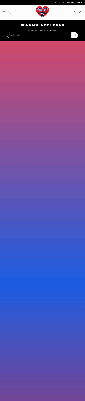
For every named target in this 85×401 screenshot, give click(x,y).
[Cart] (80, 12)
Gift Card (70, 2)
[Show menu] (4, 12)
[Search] (74, 35)
